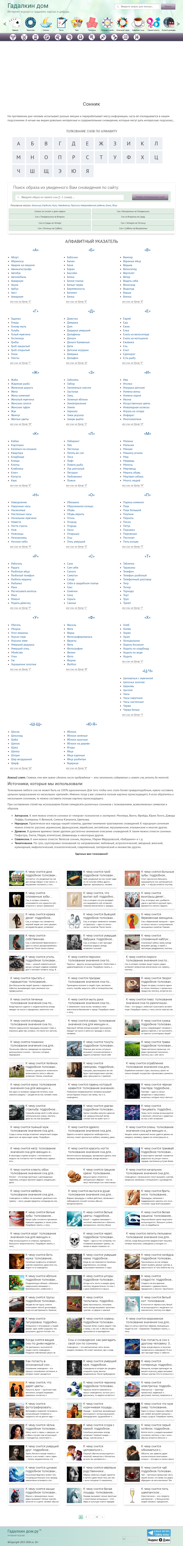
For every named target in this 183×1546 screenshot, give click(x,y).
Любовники (74, 476)
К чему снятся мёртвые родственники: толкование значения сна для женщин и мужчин (99, 1469)
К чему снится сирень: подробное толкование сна (99, 1320)
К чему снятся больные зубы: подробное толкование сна (157, 873)
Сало (70, 563)
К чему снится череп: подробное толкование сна (99, 1235)
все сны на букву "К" (20, 485)
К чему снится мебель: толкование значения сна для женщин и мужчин (31, 1193)
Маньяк (128, 449)
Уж (13, 660)
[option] (15, 26)
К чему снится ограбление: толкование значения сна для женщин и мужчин (147, 1065)
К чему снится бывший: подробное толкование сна (99, 916)
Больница (36, 205)
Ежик (126, 326)
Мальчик (128, 445)
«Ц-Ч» (147, 671)
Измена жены (131, 391)
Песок (127, 522)
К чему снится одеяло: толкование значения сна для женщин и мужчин (89, 1129)
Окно (70, 529)
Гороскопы (31, 30)
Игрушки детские (134, 387)
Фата (70, 629)
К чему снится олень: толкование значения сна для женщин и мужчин (150, 1129)
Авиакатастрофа (21, 269)
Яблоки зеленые (77, 735)
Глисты (15, 358)
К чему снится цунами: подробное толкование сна (42, 1469)
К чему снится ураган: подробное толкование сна (99, 1107)
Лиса (70, 457)
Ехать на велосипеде (136, 334)
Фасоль (71, 625)
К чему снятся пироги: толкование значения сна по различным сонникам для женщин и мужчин (146, 958)
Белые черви (75, 284)
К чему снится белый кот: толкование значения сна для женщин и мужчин (156, 1299)
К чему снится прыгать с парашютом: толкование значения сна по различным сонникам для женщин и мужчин (33, 980)
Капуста (16, 476)
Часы (126, 694)
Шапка (15, 751)
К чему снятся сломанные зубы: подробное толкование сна (42, 895)
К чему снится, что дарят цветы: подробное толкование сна (42, 1384)
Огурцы (71, 526)
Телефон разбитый (135, 575)
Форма (71, 660)
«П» (147, 495)
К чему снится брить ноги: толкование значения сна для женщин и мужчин (155, 1193)
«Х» (147, 617)
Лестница (73, 449)
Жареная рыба (20, 383)
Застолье (72, 391)
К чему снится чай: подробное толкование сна (157, 1469)
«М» (147, 433)
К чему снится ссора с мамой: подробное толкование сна (98, 1427)
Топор (127, 587)
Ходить (127, 656)
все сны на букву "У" (20, 669)
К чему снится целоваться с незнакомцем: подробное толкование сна (99, 1448)
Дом (69, 326)
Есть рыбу (129, 358)
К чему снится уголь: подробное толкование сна (42, 958)
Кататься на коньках (23, 449)
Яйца (114, 205)
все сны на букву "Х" (132, 661)
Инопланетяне (132, 419)
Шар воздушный (21, 759)
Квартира (17, 453)
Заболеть (72, 379)
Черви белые (131, 709)
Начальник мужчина (23, 518)
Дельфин (72, 358)
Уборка (15, 629)
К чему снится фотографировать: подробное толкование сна (42, 1405)
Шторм (15, 755)
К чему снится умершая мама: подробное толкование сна (99, 1256)
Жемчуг (15, 415)
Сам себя (72, 567)
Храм (126, 636)
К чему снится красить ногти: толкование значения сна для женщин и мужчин (89, 1150)
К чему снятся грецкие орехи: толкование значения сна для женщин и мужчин (99, 1171)
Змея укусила (75, 415)
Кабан (15, 441)
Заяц (70, 395)
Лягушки (72, 472)
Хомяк (127, 629)
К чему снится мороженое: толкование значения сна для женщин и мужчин (147, 1320)
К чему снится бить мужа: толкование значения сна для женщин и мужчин (39, 1256)
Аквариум (17, 281)
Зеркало (72, 411)
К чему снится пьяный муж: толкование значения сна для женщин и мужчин (31, 1129)
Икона (127, 399)
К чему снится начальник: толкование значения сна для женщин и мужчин (147, 1171)
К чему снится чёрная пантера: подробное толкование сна (156, 1086)
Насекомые (18, 510)
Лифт (70, 460)
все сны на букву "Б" (76, 301)
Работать (16, 563)
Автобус (16, 273)
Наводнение (64, 205)
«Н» (35, 495)
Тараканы (129, 567)
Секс (70, 587)
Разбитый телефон (22, 575)
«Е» (147, 311)
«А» (36, 250)
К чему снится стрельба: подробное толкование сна (40, 1107)
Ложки (71, 480)
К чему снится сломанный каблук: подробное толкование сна (157, 937)
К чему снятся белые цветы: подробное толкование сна (98, 1214)
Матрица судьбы (107, 30)
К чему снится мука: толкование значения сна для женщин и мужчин (33, 1086)
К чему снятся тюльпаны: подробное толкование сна (99, 1299)
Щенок (15, 743)
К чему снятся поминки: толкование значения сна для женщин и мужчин (31, 1044)
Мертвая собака (133, 476)
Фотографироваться (79, 636)
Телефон (128, 571)
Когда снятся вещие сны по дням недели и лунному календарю (41, 1342)
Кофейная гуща (138, 30)
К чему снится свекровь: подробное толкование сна (98, 1065)
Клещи (15, 460)
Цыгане (128, 690)
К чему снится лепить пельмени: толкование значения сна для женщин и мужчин (149, 1235)
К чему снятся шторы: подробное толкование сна (99, 1278)
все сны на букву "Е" (132, 362)
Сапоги (71, 571)
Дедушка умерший (78, 330)
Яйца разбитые (76, 759)
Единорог (129, 354)
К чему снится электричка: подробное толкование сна (157, 1384)
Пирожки (129, 529)
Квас (14, 480)
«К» (36, 433)
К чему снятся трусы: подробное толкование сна (42, 1299)
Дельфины (73, 334)
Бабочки (72, 257)
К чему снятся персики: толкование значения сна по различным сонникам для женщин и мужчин (88, 958)
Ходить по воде (133, 652)
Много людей (131, 480)
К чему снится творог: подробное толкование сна (157, 980)
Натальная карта (122, 30)
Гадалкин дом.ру (23, 1531)
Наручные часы (21, 506)
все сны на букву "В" (132, 301)
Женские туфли (20, 407)
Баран (71, 269)
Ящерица (72, 763)
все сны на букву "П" (132, 546)
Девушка (72, 322)
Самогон (72, 575)
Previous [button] (5, 22)
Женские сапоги (21, 403)
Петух (126, 526)
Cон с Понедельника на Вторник (50, 216)
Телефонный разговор (137, 579)
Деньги (71, 338)
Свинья (71, 603)
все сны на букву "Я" (76, 768)
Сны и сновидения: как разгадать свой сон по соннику (92, 1341)
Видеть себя (130, 281)
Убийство (17, 652)
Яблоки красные (77, 739)
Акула (14, 284)
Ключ (14, 472)
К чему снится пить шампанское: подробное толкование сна (157, 1490)
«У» (36, 617)
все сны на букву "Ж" (21, 424)
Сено (70, 595)
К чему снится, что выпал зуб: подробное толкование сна (99, 895)
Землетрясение (76, 403)
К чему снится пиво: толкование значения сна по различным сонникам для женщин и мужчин (149, 1001)
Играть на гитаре (133, 411)
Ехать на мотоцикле (135, 338)
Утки (14, 656)
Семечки (72, 591)
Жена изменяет (20, 395)
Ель (125, 346)
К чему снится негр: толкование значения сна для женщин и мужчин (33, 1150)
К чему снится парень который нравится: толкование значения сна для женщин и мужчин (91, 1086)
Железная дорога (22, 387)
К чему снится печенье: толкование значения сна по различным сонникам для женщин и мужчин (30, 1001)
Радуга (15, 567)
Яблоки (71, 731)
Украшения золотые (23, 664)
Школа (15, 731)
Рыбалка (16, 583)
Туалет (127, 603)
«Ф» (91, 617)
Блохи (108, 205)
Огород (71, 522)
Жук (13, 411)
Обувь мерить (75, 514)
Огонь (71, 518)
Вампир (128, 257)
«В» (147, 250)
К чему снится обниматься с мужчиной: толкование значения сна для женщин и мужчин (157, 1448)
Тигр (126, 583)
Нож (14, 529)
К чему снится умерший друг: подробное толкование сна (42, 1448)
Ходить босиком (133, 644)
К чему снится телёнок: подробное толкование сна (42, 1065)
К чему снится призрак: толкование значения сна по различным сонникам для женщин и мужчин (88, 980)
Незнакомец (19, 537)
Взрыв (127, 292)
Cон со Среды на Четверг (50, 223)
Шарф (15, 763)
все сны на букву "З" (76, 424)
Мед (125, 457)
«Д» (91, 311)
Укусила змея (19, 640)
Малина (128, 441)
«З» (91, 372)
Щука (14, 747)
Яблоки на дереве (78, 743)
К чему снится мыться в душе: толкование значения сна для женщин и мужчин (89, 1193)
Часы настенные (133, 702)
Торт (126, 595)
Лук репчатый (75, 468)
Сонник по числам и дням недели (49, 211)
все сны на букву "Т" (132, 607)
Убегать (16, 625)
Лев (69, 445)
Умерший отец (20, 648)
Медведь (128, 460)
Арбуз (14, 288)
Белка (70, 277)
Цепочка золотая (134, 682)
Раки (14, 587)
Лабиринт (73, 441)
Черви (127, 705)
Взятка (127, 296)
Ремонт (15, 599)
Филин (71, 652)
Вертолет (128, 273)
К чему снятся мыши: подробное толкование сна (42, 1490)
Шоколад (17, 735)
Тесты (61, 30)
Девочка (72, 318)
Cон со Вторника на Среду (133, 216)
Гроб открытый (20, 350)
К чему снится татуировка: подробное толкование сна (42, 1320)
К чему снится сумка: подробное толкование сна (157, 1022)
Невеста (16, 522)
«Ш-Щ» (35, 724)
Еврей (127, 318)
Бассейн (72, 273)
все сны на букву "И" (132, 424)
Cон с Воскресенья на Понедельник (133, 211)
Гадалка (16, 318)
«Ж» (35, 372)
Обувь (71, 510)
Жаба (14, 379)
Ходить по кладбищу (136, 648)
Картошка (17, 445)
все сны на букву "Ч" (132, 714)
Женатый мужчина (22, 399)
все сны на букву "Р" (20, 607)
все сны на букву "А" (20, 301)
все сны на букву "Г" (20, 362)
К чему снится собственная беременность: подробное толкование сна (42, 937)
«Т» (147, 556)
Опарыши (73, 533)
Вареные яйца (132, 261)
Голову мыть (18, 326)
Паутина (75, 205)
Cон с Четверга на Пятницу (133, 223)
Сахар (71, 579)
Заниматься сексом (79, 387)
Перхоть (128, 518)
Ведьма (127, 265)
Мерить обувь (131, 472)
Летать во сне (75, 453)
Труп (126, 599)
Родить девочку (21, 603)
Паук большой (132, 510)
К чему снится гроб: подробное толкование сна (99, 873)
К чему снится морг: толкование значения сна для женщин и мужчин (33, 1235)
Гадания (15, 30)
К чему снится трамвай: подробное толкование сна (157, 1150)
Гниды (15, 322)
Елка (126, 330)
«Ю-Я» (91, 724)
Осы (69, 537)
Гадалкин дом (28, 5)
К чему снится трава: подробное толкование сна (157, 1044)
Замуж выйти (75, 419)
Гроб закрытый (20, 346)
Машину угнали (133, 453)
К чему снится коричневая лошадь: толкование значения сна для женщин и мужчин (98, 1405)
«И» (147, 372)
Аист (14, 292)
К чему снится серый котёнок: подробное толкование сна (156, 1427)
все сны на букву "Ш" (21, 768)
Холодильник (131, 640)
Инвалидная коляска (136, 407)
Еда (125, 322)
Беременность (76, 288)
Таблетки (128, 563)
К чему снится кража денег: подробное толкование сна (40, 916)
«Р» (36, 556)
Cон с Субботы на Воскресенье (133, 228)
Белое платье (75, 281)
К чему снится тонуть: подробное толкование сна (99, 1044)
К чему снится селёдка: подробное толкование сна (157, 1256)
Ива (125, 379)
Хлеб (126, 625)
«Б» (91, 250)
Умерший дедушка (22, 644)
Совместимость (153, 30)
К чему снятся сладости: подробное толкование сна (156, 1278)
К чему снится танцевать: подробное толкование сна (157, 1107)
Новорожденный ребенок (92, 205)
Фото (70, 656)
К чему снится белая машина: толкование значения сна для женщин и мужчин (156, 1214)
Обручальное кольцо (80, 506)
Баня (70, 265)
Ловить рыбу (75, 464)
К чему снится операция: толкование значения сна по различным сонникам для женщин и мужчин (30, 1022)
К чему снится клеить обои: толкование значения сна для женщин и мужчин (31, 1171)
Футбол (71, 664)
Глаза (14, 354)
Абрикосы (17, 261)
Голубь (15, 330)
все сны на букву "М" (133, 485)
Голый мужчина (20, 334)
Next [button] (178, 22)
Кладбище (17, 457)
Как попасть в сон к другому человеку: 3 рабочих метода (155, 1342)
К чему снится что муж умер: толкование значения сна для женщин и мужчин (157, 1405)
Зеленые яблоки (77, 399)
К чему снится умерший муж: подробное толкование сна (100, 1363)
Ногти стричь (19, 526)
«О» (91, 495)
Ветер (126, 277)
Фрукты (71, 640)
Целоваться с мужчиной (138, 678)
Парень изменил (133, 502)
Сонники (46, 30)
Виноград (129, 284)
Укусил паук (18, 636)
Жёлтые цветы (20, 419)
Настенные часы (21, 514)
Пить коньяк (131, 541)
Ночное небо (19, 541)
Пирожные (130, 533)
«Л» (91, 433)
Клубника (46, 205)
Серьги (71, 599)
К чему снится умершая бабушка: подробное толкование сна (99, 937)
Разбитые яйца (20, 571)
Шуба (14, 739)
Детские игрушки (78, 350)
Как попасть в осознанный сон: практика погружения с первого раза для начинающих (42, 1363)
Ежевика (128, 342)
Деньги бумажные (78, 342)
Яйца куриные (76, 755)
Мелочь (128, 464)
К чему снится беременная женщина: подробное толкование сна (157, 916)
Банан (71, 261)
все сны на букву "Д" (76, 362)
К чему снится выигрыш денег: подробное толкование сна (157, 895)
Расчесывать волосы (23, 591)
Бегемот (72, 292)
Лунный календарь (169, 30)
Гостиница (17, 338)
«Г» (35, 311)
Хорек (127, 632)
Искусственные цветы (136, 403)
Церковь (128, 686)
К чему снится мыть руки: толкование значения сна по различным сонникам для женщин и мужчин (88, 1001)
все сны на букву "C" (76, 607)
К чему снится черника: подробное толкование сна (99, 1384)
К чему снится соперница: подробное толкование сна (157, 1363)
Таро (76, 30)
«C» (91, 556)
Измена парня (132, 395)
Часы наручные (133, 698)
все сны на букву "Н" (20, 546)
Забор (71, 383)
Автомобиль (18, 277)
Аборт (15, 257)
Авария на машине (23, 265)
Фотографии (75, 648)
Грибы (15, 342)
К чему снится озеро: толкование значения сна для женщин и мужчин (91, 1022)
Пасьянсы (92, 30)
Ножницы (17, 533)
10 (97, 1517)
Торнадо (128, 591)
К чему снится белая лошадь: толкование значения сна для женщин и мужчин (98, 1490)
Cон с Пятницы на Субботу (50, 228)
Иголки (127, 383)
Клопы (15, 464)
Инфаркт (128, 415)
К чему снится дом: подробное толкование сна (42, 873)
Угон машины (19, 632)
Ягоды (71, 747)
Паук (126, 506)
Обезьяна (73, 502)
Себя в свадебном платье (82, 583)
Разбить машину (21, 579)
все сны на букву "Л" (76, 485)
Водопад (128, 288)
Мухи (54, 205)
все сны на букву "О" (76, 546)
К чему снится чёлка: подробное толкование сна (42, 1427)
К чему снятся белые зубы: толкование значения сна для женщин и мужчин (40, 1214)
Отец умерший (76, 541)
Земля (71, 407)
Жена (14, 391)
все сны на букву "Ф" (76, 669)
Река (14, 595)
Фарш (70, 632)
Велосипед (130, 269)
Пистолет (129, 537)
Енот (126, 350)
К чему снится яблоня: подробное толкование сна (42, 1278)
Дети (70, 346)
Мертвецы (129, 468)
